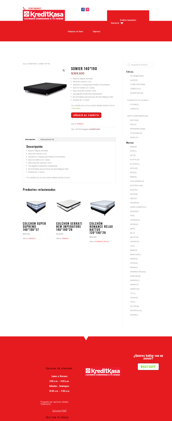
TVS (132, 302)
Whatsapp (148, 366)
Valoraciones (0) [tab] (47, 139)
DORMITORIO (32, 64)
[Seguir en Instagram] (87, 9)
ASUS (133, 172)
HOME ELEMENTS (138, 207)
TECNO (134, 297)
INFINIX (134, 224)
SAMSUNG (135, 276)
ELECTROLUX (136, 185)
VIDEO (134, 137)
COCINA (134, 104)
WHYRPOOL (136, 310)
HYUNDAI (135, 220)
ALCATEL (134, 159)
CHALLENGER (137, 181)
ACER (133, 151)
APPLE (133, 168)
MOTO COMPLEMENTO (137, 116)
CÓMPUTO (135, 89)
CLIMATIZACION (137, 84)
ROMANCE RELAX (102, 241)
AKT (132, 155)
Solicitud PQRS (59, 410)
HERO (133, 198)
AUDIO (134, 80)
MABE (133, 250)
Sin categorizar (137, 76)
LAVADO (134, 109)
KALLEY (134, 237)
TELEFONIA (136, 133)
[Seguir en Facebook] (83, 9)
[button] (64, 70)
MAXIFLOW (135, 254)
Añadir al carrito (86, 115)
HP (132, 215)
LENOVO (134, 241)
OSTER (134, 263)
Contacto (115, 23)
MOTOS (134, 120)
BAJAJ (133, 177)
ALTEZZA (134, 164)
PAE (133, 124)
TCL (132, 293)
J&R (132, 228)
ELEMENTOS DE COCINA (138, 100)
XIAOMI (134, 315)
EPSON (134, 190)
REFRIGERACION (137, 129)
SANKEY (134, 284)
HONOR (134, 211)
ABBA (133, 147)
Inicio (24, 64)
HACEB (134, 194)
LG (132, 246)
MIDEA (134, 259)
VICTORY (134, 306)
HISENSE (134, 203)
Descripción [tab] (30, 139)
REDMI (134, 267)
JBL (132, 233)
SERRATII (80, 124)
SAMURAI (135, 280)
